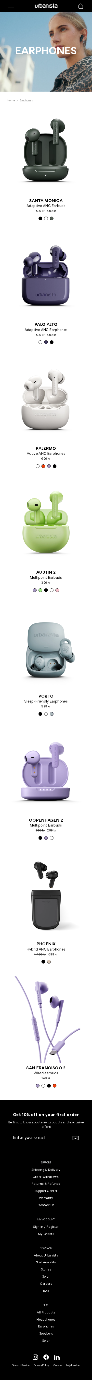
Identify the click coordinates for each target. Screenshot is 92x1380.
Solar (46, 1276)
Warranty (46, 1198)
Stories (46, 1269)
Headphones (46, 1319)
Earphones (26, 100)
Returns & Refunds (46, 1184)
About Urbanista (46, 1255)
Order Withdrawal (46, 1177)
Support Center (46, 1191)
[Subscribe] (75, 1138)
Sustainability (46, 1262)
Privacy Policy (41, 1365)
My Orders (46, 1234)
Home (11, 100)
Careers (46, 1284)
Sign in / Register (46, 1227)
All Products (46, 1312)
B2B (46, 1291)
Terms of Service (20, 1365)
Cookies (57, 1365)
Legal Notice (73, 1365)
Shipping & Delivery (45, 1170)
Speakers (46, 1333)
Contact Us (46, 1205)
